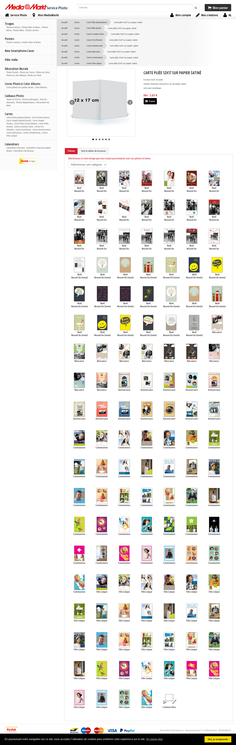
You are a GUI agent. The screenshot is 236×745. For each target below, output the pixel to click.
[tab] (71, 151)
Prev (72, 102)
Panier (152, 101)
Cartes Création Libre (95, 34)
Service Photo (57, 7)
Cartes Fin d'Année (94, 39)
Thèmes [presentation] (71, 150)
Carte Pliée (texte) (94, 28)
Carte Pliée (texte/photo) (97, 22)
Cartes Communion (95, 57)
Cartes (76, 22)
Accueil (64, 22)
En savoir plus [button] (154, 739)
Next (130, 102)
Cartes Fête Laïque (94, 63)
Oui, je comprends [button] (218, 739)
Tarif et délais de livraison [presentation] (93, 150)
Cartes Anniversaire (95, 45)
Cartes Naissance (93, 51)
